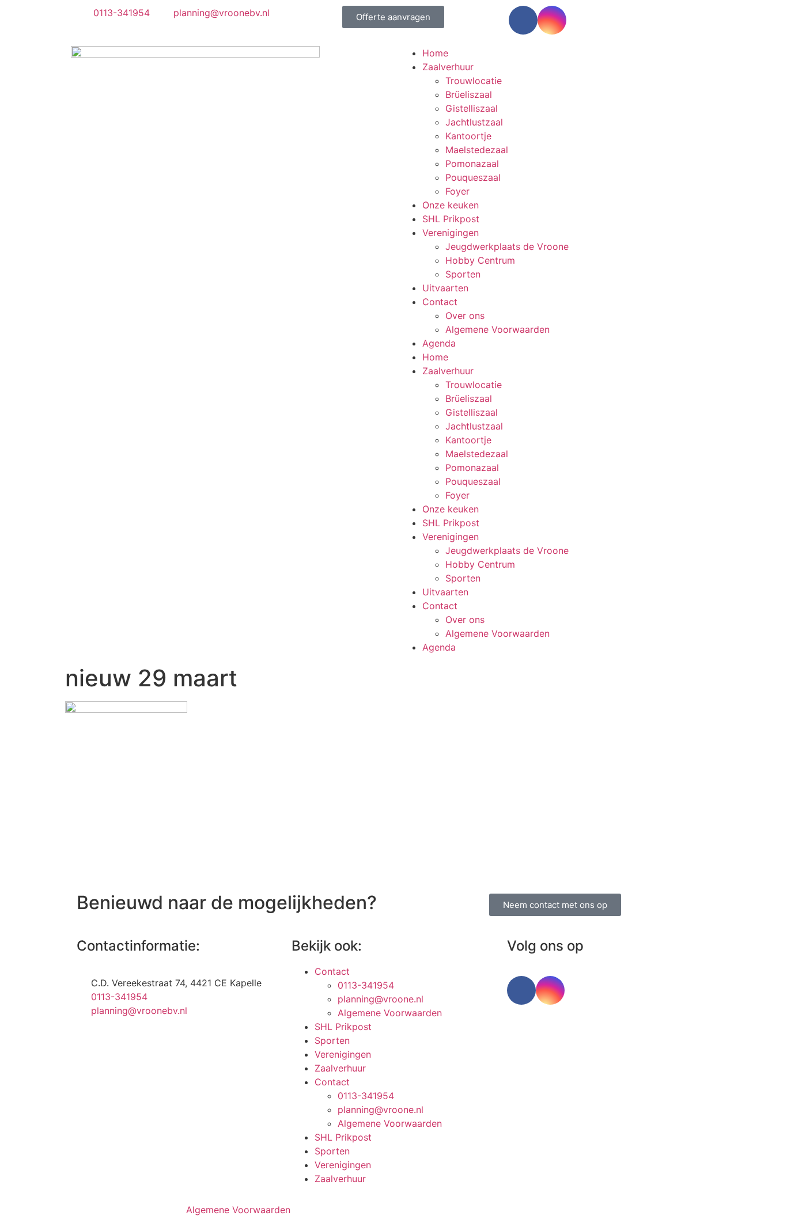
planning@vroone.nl (380, 999)
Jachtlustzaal (474, 122)
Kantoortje (468, 136)
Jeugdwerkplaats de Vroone (507, 246)
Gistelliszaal (471, 108)
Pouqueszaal (473, 177)
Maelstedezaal (476, 149)
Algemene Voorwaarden (497, 329)
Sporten (462, 274)
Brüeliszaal (468, 94)
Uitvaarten (445, 288)
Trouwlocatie (473, 80)
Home (435, 53)
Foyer (457, 191)
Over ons (465, 315)
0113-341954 (366, 985)
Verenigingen (450, 232)
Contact (439, 301)
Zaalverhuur (448, 67)
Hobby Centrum (480, 260)
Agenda (439, 343)
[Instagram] (552, 20)
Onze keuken (450, 205)
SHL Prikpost (450, 219)
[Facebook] (523, 20)
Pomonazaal (472, 163)
